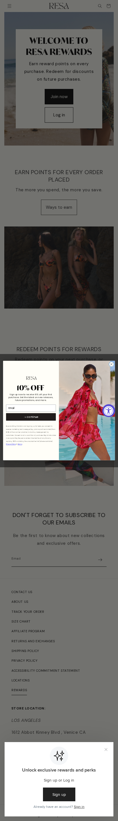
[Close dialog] (111, 364)
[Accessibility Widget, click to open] (108, 410)
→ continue (31, 417)
